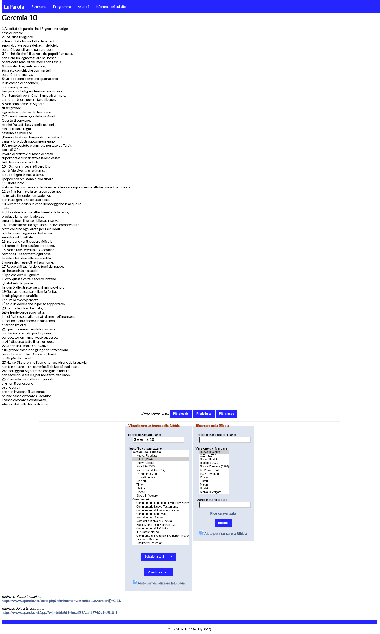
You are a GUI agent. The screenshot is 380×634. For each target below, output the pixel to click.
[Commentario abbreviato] (160, 514)
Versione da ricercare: (211, 448)
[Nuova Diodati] (160, 463)
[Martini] (160, 488)
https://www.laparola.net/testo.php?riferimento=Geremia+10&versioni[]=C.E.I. (61, 600)
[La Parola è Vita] (160, 474)
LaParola (14, 6)
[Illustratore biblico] (160, 532)
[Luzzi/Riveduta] (160, 477)
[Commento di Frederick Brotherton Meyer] (160, 536)
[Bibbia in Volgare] (160, 496)
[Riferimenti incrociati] (160, 543)
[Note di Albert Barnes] (160, 518)
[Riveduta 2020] (160, 466)
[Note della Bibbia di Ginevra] (160, 521)
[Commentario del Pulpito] (160, 529)
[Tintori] (160, 485)
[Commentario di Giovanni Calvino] (160, 510)
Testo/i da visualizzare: (145, 448)
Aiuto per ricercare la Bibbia (225, 533)
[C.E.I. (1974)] (160, 459)
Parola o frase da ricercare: (215, 434)
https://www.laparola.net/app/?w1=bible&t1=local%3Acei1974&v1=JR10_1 (59, 612)
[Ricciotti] (160, 481)
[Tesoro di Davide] (160, 539)
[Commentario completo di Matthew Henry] (160, 503)
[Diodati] (160, 492)
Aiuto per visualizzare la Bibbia (161, 583)
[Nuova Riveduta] (160, 456)
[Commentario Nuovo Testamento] (160, 507)
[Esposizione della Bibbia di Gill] (160, 525)
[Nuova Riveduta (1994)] (160, 470)
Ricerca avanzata (223, 513)
